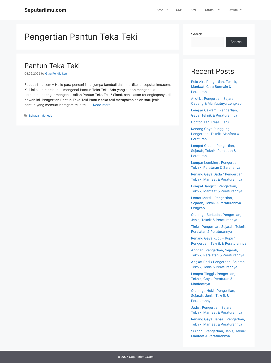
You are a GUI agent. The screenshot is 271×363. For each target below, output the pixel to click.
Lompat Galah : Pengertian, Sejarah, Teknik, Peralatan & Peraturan (213, 151)
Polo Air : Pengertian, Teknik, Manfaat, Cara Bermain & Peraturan (214, 87)
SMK (179, 10)
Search (196, 34)
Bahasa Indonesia (41, 115)
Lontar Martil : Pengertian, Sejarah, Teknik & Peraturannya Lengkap (216, 203)
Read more (102, 105)
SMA (160, 10)
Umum (233, 10)
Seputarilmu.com (45, 10)
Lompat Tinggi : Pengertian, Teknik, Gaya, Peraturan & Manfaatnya (213, 279)
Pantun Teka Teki (52, 65)
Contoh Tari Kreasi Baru (210, 122)
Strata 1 (210, 10)
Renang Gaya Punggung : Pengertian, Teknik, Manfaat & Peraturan (215, 134)
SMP (194, 10)
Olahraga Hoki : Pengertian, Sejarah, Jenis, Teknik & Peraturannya (213, 296)
